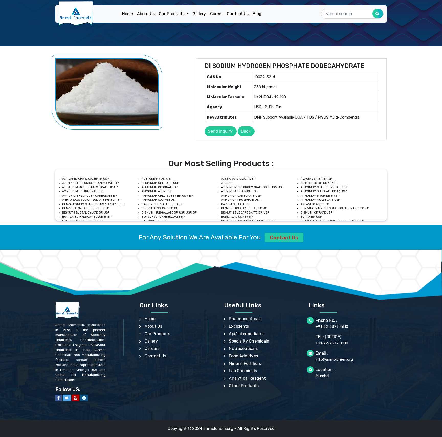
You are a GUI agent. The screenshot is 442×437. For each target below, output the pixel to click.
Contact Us (238, 13)
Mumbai (322, 376)
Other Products (244, 385)
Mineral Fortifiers (245, 363)
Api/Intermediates (246, 333)
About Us (146, 13)
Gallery (199, 13)
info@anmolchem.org (334, 359)
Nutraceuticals (243, 348)
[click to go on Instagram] (84, 398)
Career (216, 13)
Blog (257, 13)
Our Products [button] (172, 13)
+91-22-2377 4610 (332, 326)
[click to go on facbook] (58, 398)
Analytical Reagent (247, 378)
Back (245, 131)
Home (127, 13)
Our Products (157, 333)
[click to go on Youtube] (75, 398)
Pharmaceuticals (245, 318)
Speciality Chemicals (249, 341)
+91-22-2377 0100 (332, 343)
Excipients (239, 326)
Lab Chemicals (243, 370)
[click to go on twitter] (67, 398)
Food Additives (243, 356)
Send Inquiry (220, 131)
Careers (152, 348)
